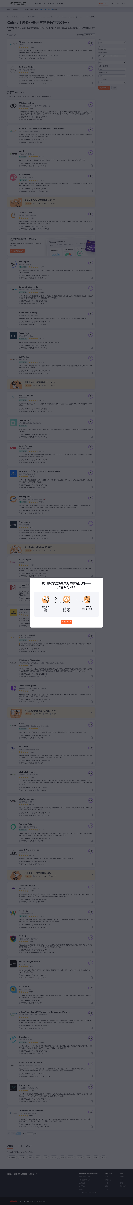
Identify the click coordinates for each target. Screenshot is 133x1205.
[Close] (100, 580)
